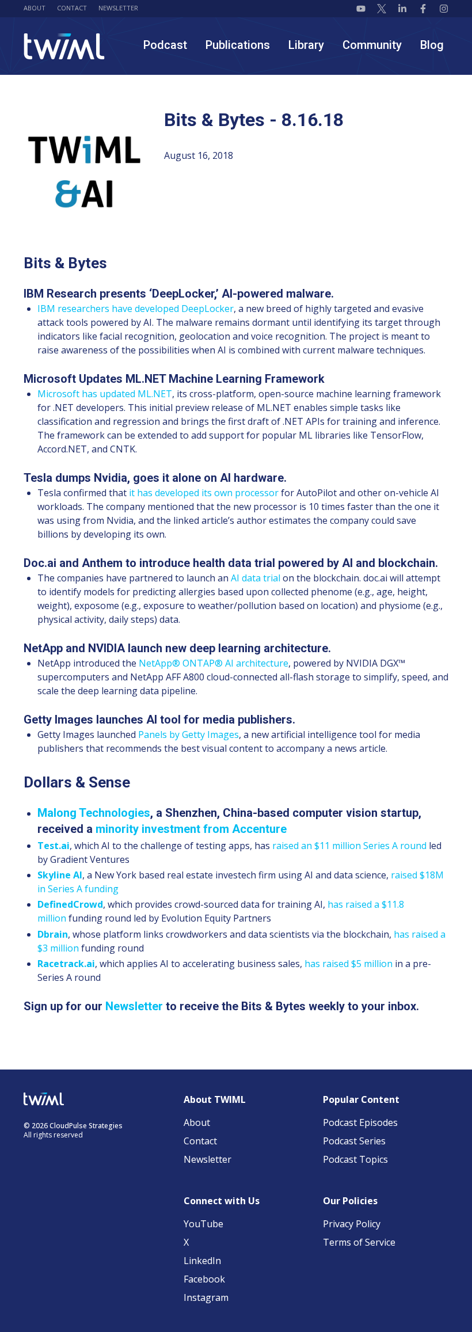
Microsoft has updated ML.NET (104, 393)
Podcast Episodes (360, 1122)
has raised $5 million (348, 963)
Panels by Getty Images (188, 734)
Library (306, 45)
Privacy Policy (351, 1223)
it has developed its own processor (204, 492)
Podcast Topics (355, 1159)
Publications (237, 45)
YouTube (203, 1223)
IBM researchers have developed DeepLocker (135, 308)
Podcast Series (354, 1141)
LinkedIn (202, 1260)
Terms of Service (359, 1242)
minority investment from (191, 829)
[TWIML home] (64, 46)
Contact (72, 7)
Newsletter (118, 7)
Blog (432, 45)
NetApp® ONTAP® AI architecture (213, 663)
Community (372, 45)
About (34, 7)
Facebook (204, 1279)
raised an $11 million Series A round (349, 845)
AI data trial (255, 578)
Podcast (165, 45)
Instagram (206, 1297)
